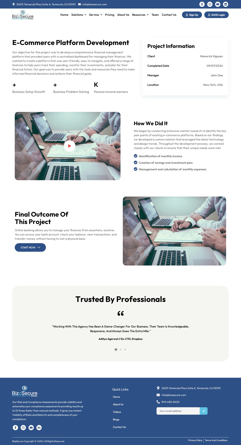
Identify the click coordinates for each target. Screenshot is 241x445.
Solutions (77, 15)
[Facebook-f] (202, 4)
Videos (117, 411)
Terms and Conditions (216, 440)
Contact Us (169, 15)
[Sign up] (204, 411)
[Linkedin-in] (39, 427)
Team (155, 15)
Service (94, 15)
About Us (123, 15)
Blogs (116, 419)
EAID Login (218, 14)
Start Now (28, 247)
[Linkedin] (225, 4)
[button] (79, 15)
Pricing (109, 15)
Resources (138, 15)
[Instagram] (210, 4)
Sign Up (193, 14)
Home (64, 15)
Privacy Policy (195, 440)
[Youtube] (218, 4)
